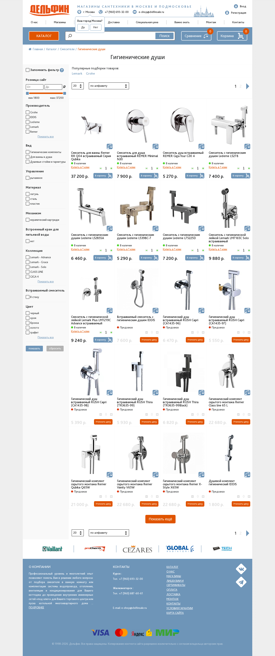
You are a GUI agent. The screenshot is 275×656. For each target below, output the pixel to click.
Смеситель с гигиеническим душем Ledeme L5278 (227, 154)
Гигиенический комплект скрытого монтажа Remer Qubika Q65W (88, 484)
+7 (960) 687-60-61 (131, 593)
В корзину (100, 175)
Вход (243, 6)
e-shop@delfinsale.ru (151, 12)
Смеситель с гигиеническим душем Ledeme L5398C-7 (135, 236)
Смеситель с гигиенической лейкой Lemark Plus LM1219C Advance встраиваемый (91, 320)
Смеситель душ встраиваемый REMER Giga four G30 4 (183, 154)
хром (33, 318)
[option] (137, 548)
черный (34, 313)
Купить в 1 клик (80, 167)
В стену (34, 297)
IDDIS (33, 117)
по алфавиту (98, 85)
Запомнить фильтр (44, 70)
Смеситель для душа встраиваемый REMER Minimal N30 (137, 156)
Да (83, 27)
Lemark (34, 126)
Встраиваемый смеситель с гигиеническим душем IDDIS (136, 318)
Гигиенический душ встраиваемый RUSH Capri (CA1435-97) (226, 320)
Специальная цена (147, 22)
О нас (170, 571)
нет (32, 241)
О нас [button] (34, 22)
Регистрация (238, 12)
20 (75, 85)
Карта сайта (175, 612)
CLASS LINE (36, 271)
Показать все (46, 136)
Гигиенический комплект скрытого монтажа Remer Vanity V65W (134, 484)
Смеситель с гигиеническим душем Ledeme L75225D (181, 236)
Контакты (238, 22)
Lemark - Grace (39, 262)
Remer (34, 131)
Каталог (44, 36)
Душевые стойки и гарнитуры (48, 161)
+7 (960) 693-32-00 (117, 12)
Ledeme (35, 122)
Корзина (227, 36)
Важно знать (182, 22)
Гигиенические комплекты (45, 152)
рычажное (36, 177)
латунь (34, 194)
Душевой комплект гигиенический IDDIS (223, 482)
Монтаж (211, 22)
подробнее (36, 607)
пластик (35, 203)
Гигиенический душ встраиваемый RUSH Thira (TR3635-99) (135, 402)
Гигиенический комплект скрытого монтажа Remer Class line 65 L (226, 402)
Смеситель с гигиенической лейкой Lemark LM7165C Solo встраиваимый (229, 238)
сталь (33, 198)
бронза (34, 322)
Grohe (34, 112)
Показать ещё (160, 519)
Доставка (114, 22)
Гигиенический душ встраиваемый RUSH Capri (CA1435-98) (88, 402)
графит (34, 332)
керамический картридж (44, 219)
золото (34, 327)
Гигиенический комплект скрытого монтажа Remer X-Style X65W (182, 484)
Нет (95, 27)
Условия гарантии (179, 608)
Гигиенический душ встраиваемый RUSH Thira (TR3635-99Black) (180, 402)
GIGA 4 (34, 276)
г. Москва (89, 12)
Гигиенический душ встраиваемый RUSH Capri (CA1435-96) (180, 320)
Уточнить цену (149, 339)
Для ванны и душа (41, 156)
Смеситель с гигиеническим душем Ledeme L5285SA (89, 236)
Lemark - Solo (38, 267)
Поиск (164, 36)
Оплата (171, 589)
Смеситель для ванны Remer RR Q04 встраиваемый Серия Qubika (91, 156)
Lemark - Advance (40, 257)
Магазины (60, 22)
